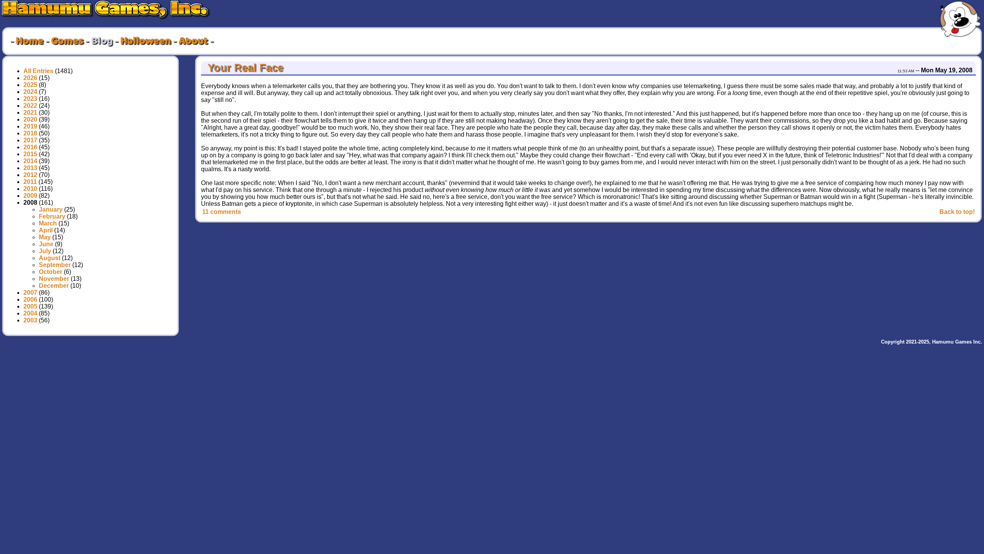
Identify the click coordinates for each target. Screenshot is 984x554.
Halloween (145, 41)
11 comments (221, 212)
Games (67, 41)
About (193, 41)
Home (29, 41)
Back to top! (957, 212)
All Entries (38, 71)
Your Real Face (243, 67)
